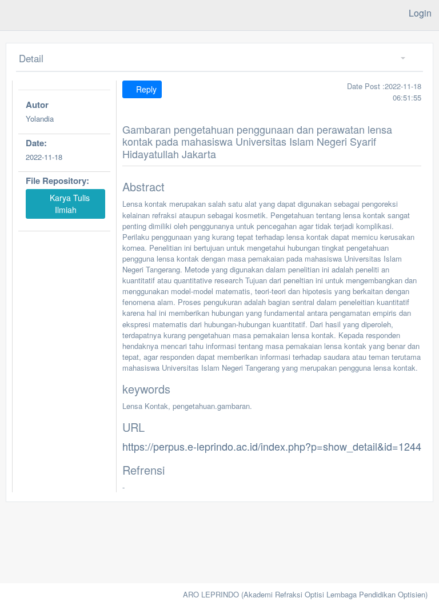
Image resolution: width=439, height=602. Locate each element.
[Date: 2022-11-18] (64, 169)
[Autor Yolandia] (64, 132)
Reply (145, 89)
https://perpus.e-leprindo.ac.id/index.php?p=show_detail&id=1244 (271, 446)
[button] (398, 58)
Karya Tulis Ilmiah (68, 203)
